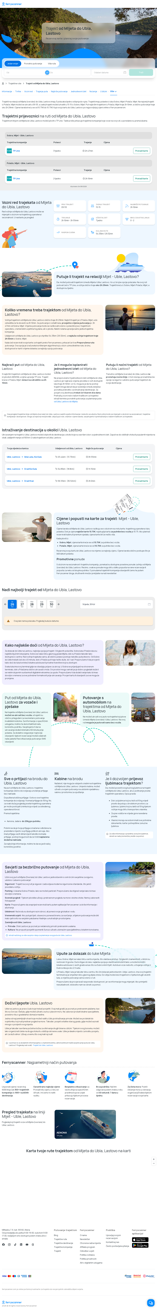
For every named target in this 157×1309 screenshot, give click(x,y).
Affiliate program (87, 1247)
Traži (141, 72)
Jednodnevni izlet (78, 91)
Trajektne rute (14, 83)
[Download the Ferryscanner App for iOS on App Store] (140, 1239)
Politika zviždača (87, 1255)
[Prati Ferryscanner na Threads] (32, 1244)
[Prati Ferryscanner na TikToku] (15, 1244)
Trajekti (57, 1251)
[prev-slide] (5, 604)
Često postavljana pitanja (117, 1246)
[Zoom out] (154, 1163)
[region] (78, 1189)
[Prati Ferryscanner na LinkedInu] (21, 1244)
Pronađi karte (141, 150)
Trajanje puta (42, 91)
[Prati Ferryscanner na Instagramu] (9, 1244)
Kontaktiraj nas (112, 1242)
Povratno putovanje (33, 63)
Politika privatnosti (88, 1258)
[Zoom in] (154, 1159)
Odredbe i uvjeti (87, 1251)
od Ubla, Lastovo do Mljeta (66, 401)
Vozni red (28, 91)
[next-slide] (58, 604)
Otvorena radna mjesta (90, 1243)
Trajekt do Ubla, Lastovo (43, 1045)
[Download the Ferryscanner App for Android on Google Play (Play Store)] (140, 1245)
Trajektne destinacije (63, 1243)
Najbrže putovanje (59, 91)
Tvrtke (18, 91)
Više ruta (52, 63)
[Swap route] (47, 72)
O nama (83, 1235)
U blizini (103, 91)
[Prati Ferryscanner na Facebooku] (3, 1244)
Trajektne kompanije (63, 1247)
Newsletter (85, 1239)
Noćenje (93, 91)
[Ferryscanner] (12, 4)
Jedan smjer (12, 63)
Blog (56, 1235)
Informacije (7, 91)
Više (112, 91)
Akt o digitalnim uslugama (91, 1262)
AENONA (62, 1132)
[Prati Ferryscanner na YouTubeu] (27, 1244)
